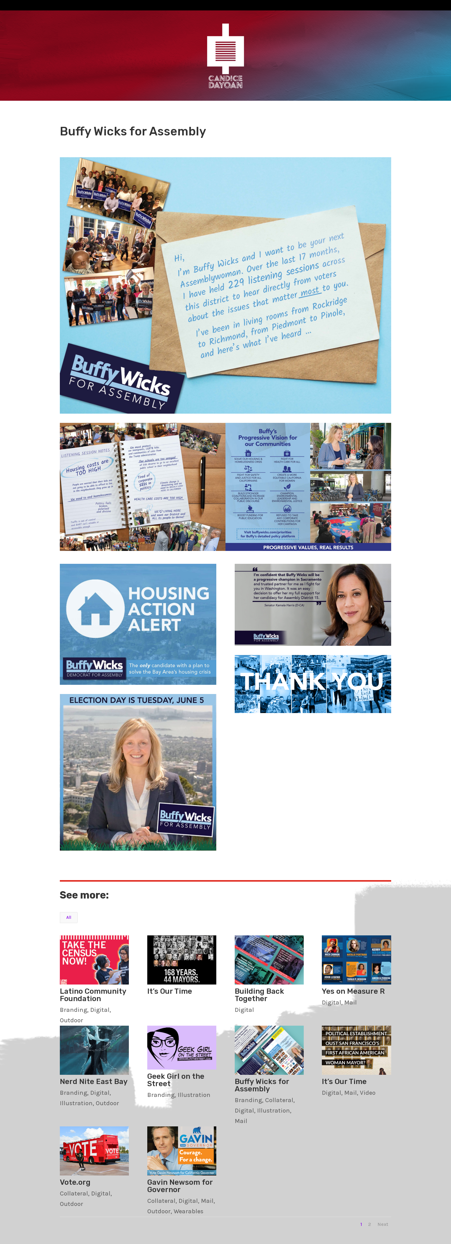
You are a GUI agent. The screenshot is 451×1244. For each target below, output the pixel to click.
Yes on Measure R (353, 991)
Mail (350, 1002)
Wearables (188, 1211)
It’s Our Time (169, 991)
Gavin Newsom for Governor (180, 1186)
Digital (100, 1009)
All (68, 917)
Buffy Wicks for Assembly (262, 1085)
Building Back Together (259, 995)
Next (382, 1224)
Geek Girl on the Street (175, 1080)
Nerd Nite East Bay (94, 1081)
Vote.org (75, 1182)
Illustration (76, 1103)
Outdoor (71, 1020)
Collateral (279, 1100)
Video (368, 1092)
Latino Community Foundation (93, 995)
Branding (73, 1009)
